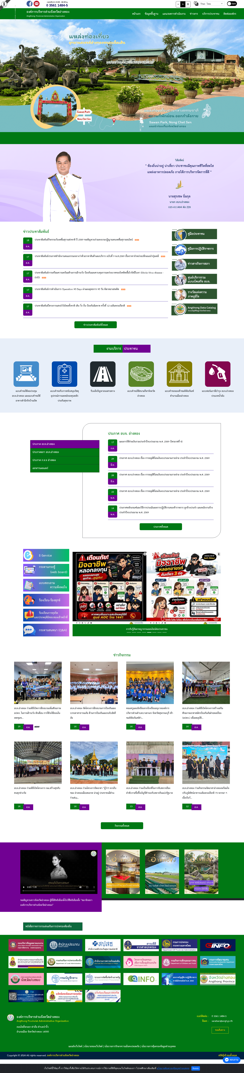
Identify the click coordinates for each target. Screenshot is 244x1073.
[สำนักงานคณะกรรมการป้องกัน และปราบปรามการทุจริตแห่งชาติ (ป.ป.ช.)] (26, 962)
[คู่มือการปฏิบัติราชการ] (194, 249)
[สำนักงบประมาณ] (64, 945)
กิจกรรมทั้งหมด (122, 826)
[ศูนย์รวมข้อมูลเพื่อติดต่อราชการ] (141, 979)
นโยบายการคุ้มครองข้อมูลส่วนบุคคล (158, 1046)
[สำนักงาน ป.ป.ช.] (64, 996)
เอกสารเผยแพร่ (40, 468)
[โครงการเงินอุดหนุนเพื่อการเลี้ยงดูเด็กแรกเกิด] (141, 962)
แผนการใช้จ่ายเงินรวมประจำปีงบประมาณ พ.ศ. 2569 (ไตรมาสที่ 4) (151, 441)
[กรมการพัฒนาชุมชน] (218, 962)
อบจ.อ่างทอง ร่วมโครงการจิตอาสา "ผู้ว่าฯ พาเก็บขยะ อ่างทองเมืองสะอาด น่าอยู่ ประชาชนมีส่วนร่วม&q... (93, 793)
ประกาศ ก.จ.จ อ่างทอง (44, 460)
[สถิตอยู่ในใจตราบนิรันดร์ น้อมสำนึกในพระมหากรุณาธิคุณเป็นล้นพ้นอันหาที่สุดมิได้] (147, 592)
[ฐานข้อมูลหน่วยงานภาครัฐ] (218, 945)
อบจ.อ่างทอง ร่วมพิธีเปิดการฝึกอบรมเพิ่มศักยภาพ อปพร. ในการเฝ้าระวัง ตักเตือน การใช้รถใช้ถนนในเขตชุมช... (37, 713)
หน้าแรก (136, 13)
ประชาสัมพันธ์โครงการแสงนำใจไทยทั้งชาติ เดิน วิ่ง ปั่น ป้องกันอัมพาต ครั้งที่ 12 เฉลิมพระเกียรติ (80, 306)
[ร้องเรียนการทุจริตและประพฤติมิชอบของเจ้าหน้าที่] (46, 615)
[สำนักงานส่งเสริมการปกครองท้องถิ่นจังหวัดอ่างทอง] (26, 979)
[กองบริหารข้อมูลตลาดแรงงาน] (26, 945)
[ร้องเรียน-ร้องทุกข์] (46, 600)
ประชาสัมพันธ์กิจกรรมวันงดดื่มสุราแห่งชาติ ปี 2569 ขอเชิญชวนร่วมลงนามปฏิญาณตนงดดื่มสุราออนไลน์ (84, 239)
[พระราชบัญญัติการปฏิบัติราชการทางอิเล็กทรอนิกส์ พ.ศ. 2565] (179, 979)
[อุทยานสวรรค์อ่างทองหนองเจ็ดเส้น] (201, 871)
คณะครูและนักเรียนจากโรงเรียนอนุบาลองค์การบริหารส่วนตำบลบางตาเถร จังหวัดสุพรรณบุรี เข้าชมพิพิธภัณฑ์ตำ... (149, 713)
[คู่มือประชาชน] (194, 234)
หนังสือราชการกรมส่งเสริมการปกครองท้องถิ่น (48, 926)
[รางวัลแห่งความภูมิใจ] (194, 294)
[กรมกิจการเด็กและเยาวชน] (179, 962)
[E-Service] (46, 555)
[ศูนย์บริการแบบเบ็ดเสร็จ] (194, 279)
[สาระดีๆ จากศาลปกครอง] (141, 945)
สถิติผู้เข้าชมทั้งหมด (227, 1055)
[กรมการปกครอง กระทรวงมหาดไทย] (179, 945)
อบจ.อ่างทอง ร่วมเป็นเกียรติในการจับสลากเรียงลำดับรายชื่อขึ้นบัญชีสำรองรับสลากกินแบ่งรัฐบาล (149, 790)
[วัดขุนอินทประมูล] (122, 75)
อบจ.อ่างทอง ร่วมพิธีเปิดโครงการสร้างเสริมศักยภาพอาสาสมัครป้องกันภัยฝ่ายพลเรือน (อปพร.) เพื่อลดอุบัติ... (202, 713)
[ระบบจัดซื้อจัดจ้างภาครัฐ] (103, 979)
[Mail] (37, 3)
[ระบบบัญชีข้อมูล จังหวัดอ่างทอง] (194, 309)
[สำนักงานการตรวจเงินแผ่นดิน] (103, 962)
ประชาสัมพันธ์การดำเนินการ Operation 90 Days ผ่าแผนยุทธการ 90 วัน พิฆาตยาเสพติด (77, 289)
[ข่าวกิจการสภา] (194, 264)
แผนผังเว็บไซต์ (75, 1046)
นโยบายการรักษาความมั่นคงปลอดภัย (122, 1046)
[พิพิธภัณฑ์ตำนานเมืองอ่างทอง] (123, 871)
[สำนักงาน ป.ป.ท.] (103, 996)
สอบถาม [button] (234, 1059)
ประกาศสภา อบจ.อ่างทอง (45, 452)
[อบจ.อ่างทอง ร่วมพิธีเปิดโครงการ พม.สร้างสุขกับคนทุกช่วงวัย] (38, 762)
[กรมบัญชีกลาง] (64, 979)
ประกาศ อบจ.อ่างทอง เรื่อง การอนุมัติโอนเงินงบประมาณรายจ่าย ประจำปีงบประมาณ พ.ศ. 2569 (164, 458)
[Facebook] (29, 3)
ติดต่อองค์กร (230, 13)
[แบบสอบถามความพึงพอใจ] (46, 585)
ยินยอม (196, 1068)
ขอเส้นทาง (220, 1030)
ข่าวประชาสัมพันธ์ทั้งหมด (95, 325)
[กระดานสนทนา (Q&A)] (46, 630)
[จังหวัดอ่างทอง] (218, 979)
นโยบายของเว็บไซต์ (93, 1046)
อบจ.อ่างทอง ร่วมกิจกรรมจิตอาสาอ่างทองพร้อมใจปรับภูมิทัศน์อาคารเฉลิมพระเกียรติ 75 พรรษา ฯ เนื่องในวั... (205, 793)
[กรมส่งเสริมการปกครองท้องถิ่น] (64, 962)
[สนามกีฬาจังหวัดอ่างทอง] (162, 871)
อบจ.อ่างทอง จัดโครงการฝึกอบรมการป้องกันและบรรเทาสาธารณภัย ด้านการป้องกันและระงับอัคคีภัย (93, 713)
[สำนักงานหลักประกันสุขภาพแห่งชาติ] (103, 945)
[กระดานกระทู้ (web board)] (46, 570)
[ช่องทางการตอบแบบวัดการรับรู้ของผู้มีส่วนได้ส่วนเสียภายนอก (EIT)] (26, 996)
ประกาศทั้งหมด (160, 527)
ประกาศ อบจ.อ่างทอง (43, 444)
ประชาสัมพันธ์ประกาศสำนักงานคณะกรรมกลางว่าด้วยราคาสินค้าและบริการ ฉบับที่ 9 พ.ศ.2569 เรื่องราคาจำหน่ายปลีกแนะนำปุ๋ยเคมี (97, 256)
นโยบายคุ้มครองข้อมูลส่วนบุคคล (173, 1068)
